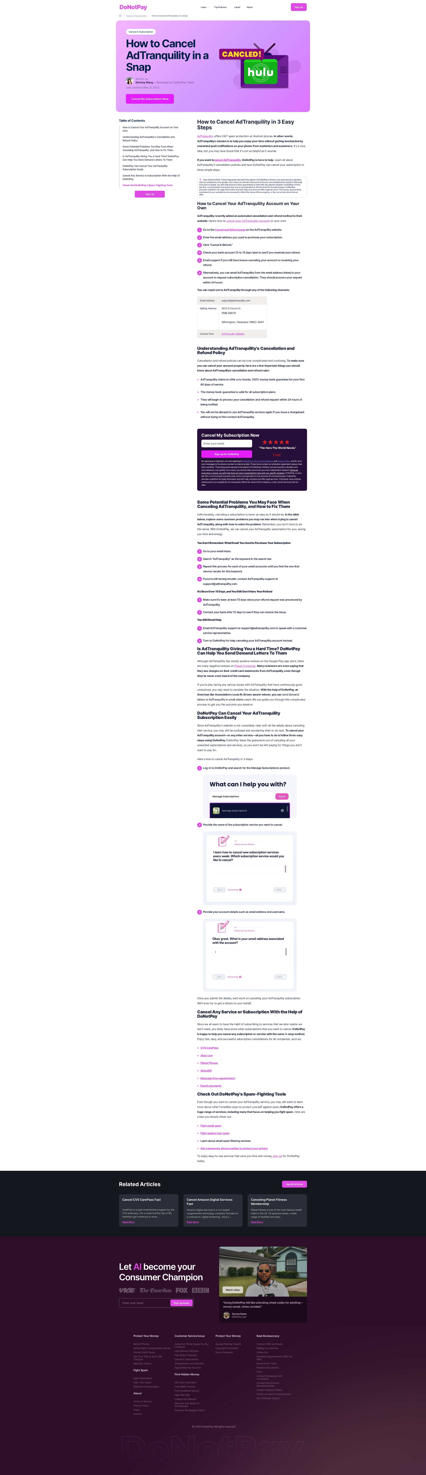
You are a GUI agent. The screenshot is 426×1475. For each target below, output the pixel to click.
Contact (137, 1413)
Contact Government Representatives (268, 1384)
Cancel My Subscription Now (149, 99)
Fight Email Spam (142, 1378)
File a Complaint (224, 1352)
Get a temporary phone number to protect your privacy (234, 1148)
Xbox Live (207, 1055)
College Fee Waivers (185, 1399)
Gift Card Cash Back (186, 1382)
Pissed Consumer (244, 666)
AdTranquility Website (233, 333)
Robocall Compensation (146, 1386)
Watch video (233, 1289)
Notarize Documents (268, 1367)
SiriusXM (206, 1070)
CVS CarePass (209, 1047)
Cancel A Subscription (141, 32)
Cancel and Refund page (230, 229)
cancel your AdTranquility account (248, 221)
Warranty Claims (142, 1363)
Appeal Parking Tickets (228, 1344)
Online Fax (262, 1352)
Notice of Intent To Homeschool (274, 1394)
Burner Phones (141, 1344)
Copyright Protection (226, 1348)
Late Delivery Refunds (187, 1351)
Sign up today (181, 1302)
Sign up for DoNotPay (227, 454)
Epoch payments (211, 1085)
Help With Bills (182, 1394)
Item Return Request (186, 1355)
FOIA (259, 1371)
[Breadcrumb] (120, 15)
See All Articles (294, 1184)
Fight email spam (211, 1125)
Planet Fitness (209, 1063)
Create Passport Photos (269, 1389)
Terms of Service (142, 1401)
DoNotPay (133, 7)
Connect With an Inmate (270, 1344)
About (250, 7)
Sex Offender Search (268, 1398)
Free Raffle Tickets (185, 1386)
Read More (128, 1222)
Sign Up (299, 7)
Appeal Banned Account (188, 1367)
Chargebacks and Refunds (189, 1363)
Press (136, 1409)
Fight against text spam (215, 1133)
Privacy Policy (283, 461)
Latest (237, 7)
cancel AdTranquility (227, 160)
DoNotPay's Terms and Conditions (258, 461)
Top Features (220, 7)
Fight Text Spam (142, 1382)
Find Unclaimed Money (187, 1390)
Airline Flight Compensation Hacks (151, 1348)
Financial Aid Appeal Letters (190, 1410)
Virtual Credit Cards (144, 1352)
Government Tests (266, 1363)
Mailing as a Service (267, 1348)
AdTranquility (205, 136)
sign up (277, 1156)
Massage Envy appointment (218, 1078)
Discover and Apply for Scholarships (187, 1404)
